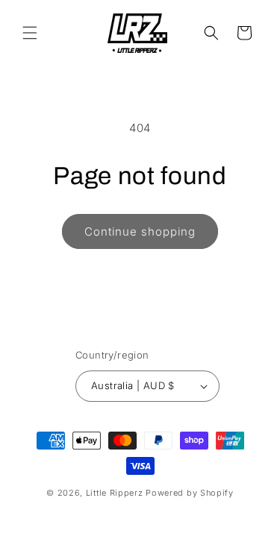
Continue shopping (140, 231)
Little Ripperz (114, 493)
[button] (29, 32)
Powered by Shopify (190, 493)
